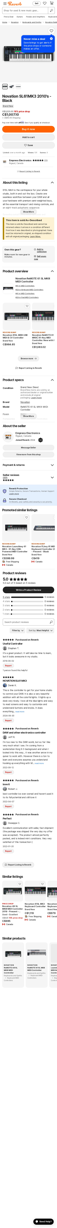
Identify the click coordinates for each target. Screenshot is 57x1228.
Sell (36, 3)
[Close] (51, 38)
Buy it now (28, 129)
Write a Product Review (28, 590)
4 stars (6, 601)
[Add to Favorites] (51, 30)
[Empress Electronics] (8, 437)
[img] (38, 160)
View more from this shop (28, 454)
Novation (25, 402)
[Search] (51, 10)
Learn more (36, 397)
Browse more (27, 358)
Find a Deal (8, 17)
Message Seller (28, 447)
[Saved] (45, 3)
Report (8, 665)
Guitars (20, 17)
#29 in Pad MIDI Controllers (27, 297)
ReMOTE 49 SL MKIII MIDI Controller (11, 970)
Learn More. (35, 236)
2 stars (6, 609)
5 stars (6, 597)
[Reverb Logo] (15, 4)
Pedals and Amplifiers (35, 17)
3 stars (6, 605)
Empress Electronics (20, 160)
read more (19, 712)
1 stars (6, 613)
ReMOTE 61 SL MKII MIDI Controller (36, 969)
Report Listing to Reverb (30, 171)
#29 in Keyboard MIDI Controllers (29, 289)
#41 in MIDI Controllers (24, 286)
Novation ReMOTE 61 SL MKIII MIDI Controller (32, 280)
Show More (28, 212)
